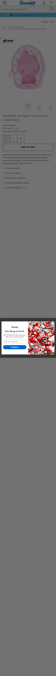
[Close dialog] (52, 323)
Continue (15, 347)
